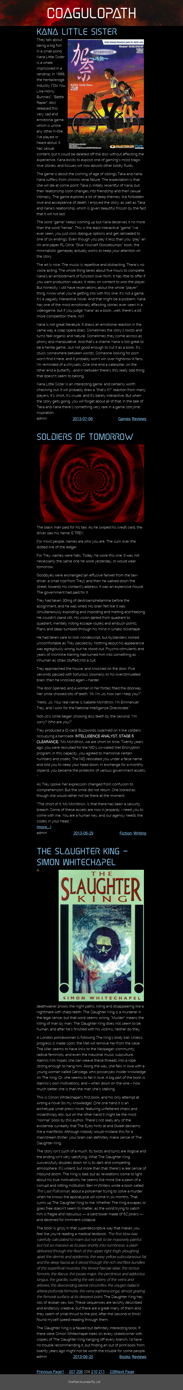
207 (72, 1371)
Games (124, 418)
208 (79, 1371)
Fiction (126, 833)
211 (101, 1371)
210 (94, 1371)
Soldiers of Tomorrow (85, 436)
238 (113, 1371)
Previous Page (49, 1371)
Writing (139, 833)
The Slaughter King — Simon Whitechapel (82, 856)
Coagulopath (91, 12)
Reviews (139, 418)
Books (124, 1356)
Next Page (125, 1371)
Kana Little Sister (77, 31)
